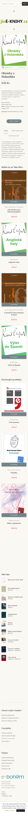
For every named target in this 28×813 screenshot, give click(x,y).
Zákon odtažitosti (14, 523)
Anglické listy (14, 262)
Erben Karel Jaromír (14, 470)
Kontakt (3, 794)
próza (17, 106)
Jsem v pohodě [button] (20, 810)
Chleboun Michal (14, 520)
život (7, 108)
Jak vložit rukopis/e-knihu (9, 721)
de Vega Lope (14, 419)
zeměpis (3, 108)
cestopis (7, 106)
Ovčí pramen (14, 422)
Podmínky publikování (7, 715)
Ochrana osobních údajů (8, 736)
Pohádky (14, 473)
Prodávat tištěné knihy (7, 760)
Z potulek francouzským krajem (14, 314)
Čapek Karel (8, 104)
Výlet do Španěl (14, 365)
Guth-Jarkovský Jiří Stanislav (14, 207)
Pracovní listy (5, 766)
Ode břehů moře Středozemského (14, 211)
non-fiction (13, 106)
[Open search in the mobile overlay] (14, 4)
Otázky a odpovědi (6, 733)
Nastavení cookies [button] (9, 810)
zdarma (22, 106)
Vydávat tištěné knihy (7, 757)
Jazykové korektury (6, 763)
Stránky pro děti (6, 769)
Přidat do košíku (14, 121)
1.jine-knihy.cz (5, 741)
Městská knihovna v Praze (15, 111)
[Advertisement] (14, 555)
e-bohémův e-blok (6, 796)
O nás (3, 792)
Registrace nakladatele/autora (10, 718)
